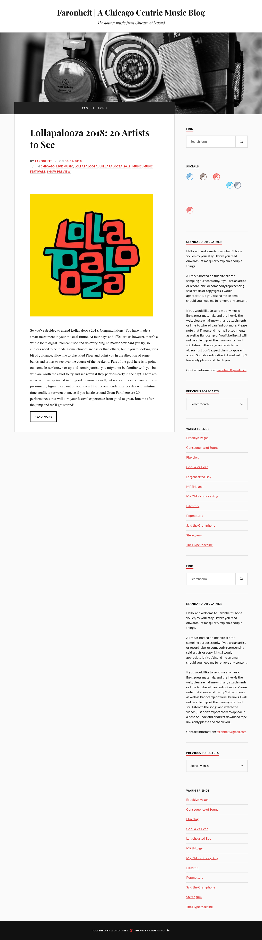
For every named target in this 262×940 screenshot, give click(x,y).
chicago (48, 166)
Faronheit (43, 161)
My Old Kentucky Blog (202, 496)
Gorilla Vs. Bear (197, 467)
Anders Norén (159, 930)
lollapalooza (86, 166)
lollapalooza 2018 (115, 166)
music (137, 166)
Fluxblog (192, 457)
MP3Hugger (195, 486)
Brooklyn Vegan (197, 438)
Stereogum (194, 535)
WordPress (119, 930)
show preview (59, 171)
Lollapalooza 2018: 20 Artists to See (90, 138)
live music (64, 166)
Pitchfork (192, 506)
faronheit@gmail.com (231, 370)
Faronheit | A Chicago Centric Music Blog (131, 12)
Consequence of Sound (202, 447)
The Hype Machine (199, 545)
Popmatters (194, 515)
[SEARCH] (241, 142)
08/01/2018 (73, 161)
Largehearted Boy (198, 477)
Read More (43, 416)
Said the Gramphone (200, 525)
